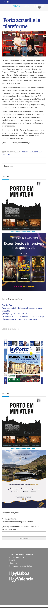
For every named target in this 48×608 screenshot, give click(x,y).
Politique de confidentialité (20, 566)
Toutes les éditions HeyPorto (21, 554)
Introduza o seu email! (10, 529)
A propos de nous (16, 557)
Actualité (25, 152)
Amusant (34, 152)
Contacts (13, 563)
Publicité (13, 560)
